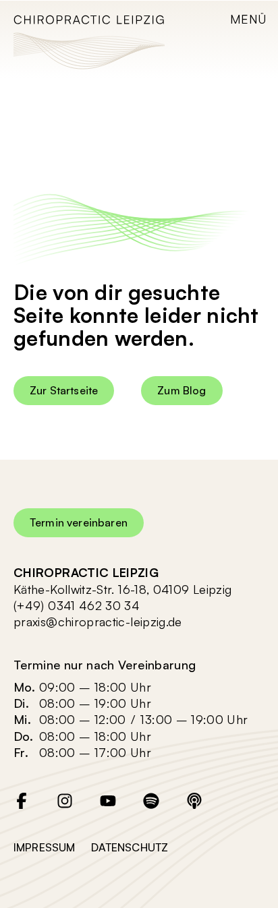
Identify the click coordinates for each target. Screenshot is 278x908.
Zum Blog (181, 390)
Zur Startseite (64, 390)
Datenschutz (129, 847)
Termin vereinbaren (79, 522)
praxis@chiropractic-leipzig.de (97, 621)
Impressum (44, 847)
